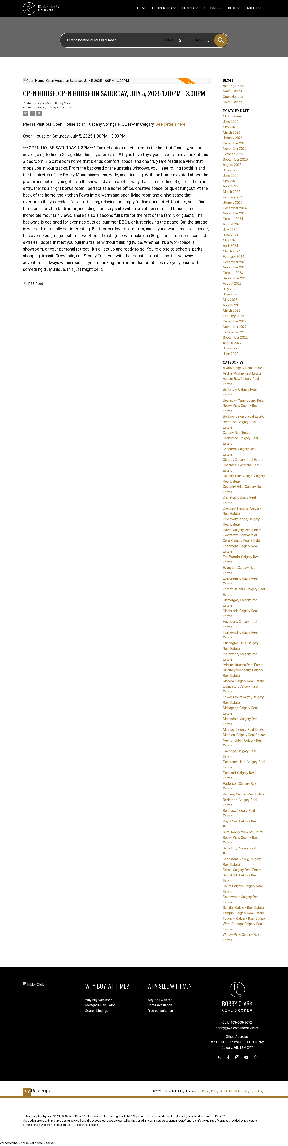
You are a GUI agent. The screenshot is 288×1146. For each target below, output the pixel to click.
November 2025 (235, 149)
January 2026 (233, 138)
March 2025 (231, 192)
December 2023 (235, 262)
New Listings (232, 91)
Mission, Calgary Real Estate (244, 735)
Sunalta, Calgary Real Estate (243, 908)
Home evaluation (159, 1005)
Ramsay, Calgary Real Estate (244, 794)
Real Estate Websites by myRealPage (242, 1091)
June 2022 (230, 354)
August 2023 (232, 284)
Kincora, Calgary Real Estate (243, 681)
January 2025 (233, 203)
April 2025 (230, 186)
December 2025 (235, 143)
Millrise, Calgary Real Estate (243, 730)
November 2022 (235, 327)
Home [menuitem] (142, 8)
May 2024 (230, 240)
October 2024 (233, 219)
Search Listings (96, 1011)
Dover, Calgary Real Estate (242, 530)
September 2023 (235, 278)
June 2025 (230, 176)
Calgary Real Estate (237, 433)
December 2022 (235, 321)
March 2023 (231, 311)
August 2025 (232, 165)
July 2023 (230, 289)
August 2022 (232, 343)
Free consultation (160, 1011)
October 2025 (233, 154)
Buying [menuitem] (188, 8)
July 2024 (230, 230)
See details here (171, 124)
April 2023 (230, 305)
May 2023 (230, 300)
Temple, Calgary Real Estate (243, 913)
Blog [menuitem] (232, 8)
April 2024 (230, 246)
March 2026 (231, 133)
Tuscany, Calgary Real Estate (53, 107)
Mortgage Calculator (100, 1005)
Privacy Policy (210, 1091)
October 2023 (233, 273)
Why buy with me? (98, 1000)
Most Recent (232, 116)
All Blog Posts (233, 86)
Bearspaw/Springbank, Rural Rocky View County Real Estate (243, 405)
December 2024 (235, 208)
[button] (219, 1057)
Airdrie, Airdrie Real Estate (242, 373)
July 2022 (230, 348)
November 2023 (235, 267)
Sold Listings (232, 102)
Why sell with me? (160, 1000)
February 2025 (233, 197)
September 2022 (235, 338)
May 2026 (230, 127)
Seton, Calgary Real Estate (242, 870)
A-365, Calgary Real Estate (242, 368)
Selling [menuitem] (211, 8)
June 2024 (230, 235)
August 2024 (232, 224)
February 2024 (233, 257)
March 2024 (231, 251)
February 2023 (233, 316)
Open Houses (233, 97)
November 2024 (235, 213)
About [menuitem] (252, 8)
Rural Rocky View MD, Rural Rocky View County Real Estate (243, 837)
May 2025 (230, 181)
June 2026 (230, 122)
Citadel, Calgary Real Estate (243, 460)
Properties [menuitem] (162, 8)
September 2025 (235, 160)
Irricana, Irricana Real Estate (243, 665)
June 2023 (230, 294)
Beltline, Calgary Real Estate (243, 416)
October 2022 (233, 332)
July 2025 (230, 170)
